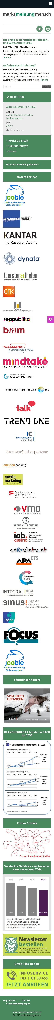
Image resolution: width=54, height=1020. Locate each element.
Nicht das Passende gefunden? (22, 164)
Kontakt (25, 1000)
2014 (9, 126)
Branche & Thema (18, 141)
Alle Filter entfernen (14, 130)
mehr (8, 57)
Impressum (9, 1000)
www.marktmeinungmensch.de (27, 1012)
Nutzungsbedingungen (18, 1003)
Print (48, 29)
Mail (39, 29)
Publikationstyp (18, 146)
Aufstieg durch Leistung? (19, 65)
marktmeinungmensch (27, 14)
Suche (46, 86)
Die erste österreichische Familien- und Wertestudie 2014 (25, 41)
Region (12, 151)
